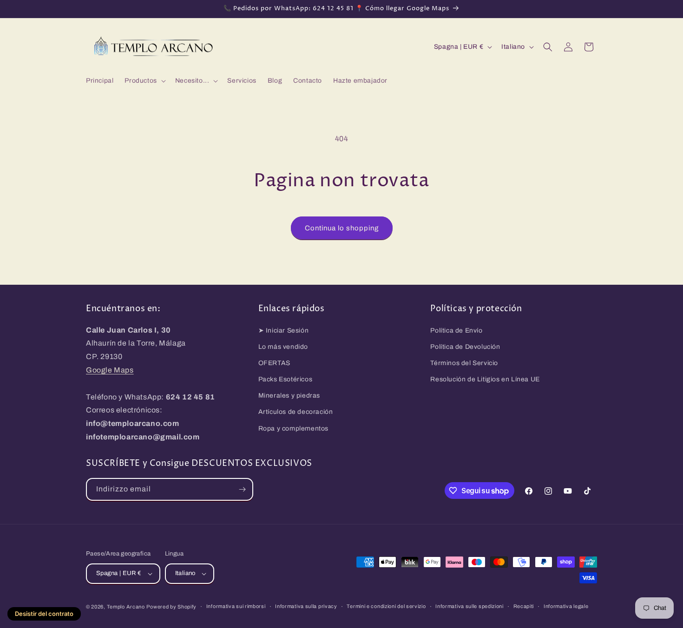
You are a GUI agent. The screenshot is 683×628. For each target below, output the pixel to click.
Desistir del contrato (44, 613)
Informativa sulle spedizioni (469, 606)
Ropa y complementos (293, 428)
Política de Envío (456, 330)
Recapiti (523, 606)
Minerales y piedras (289, 395)
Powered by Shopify (171, 606)
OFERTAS (274, 363)
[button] (144, 81)
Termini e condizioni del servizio (386, 606)
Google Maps (110, 370)
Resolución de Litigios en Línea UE (484, 379)
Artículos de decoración (295, 411)
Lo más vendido (283, 346)
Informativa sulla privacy (306, 606)
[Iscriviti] (242, 489)
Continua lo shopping (342, 228)
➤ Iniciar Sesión (283, 330)
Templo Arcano (126, 606)
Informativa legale (566, 606)
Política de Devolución (465, 346)
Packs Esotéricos (285, 379)
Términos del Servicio (464, 363)
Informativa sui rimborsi (236, 606)
